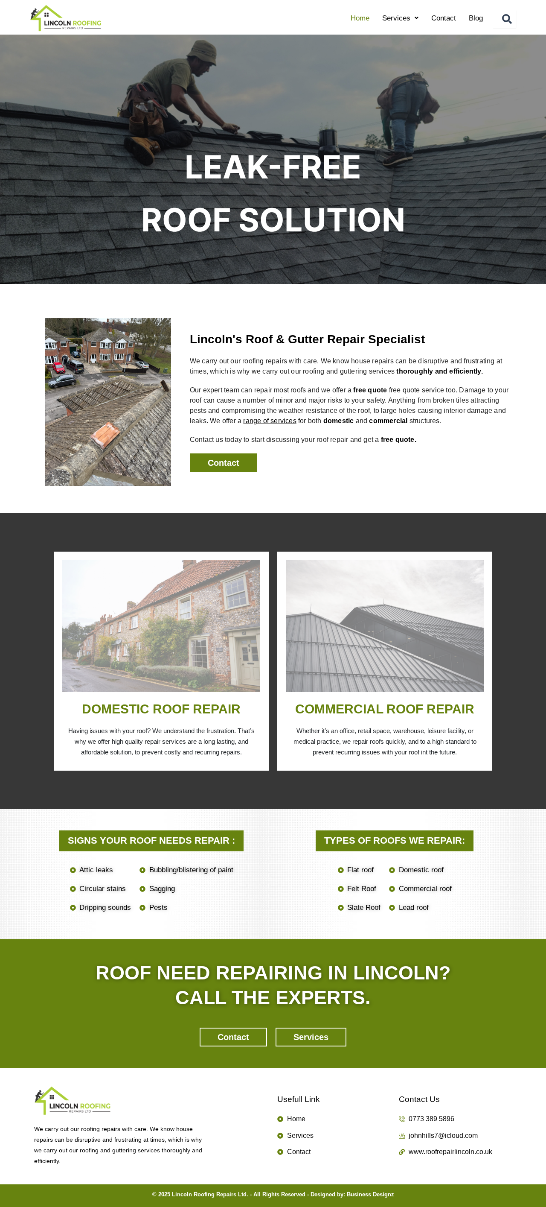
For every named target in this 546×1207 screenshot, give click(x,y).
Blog (476, 18)
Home (360, 18)
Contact (443, 18)
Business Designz (370, 1194)
